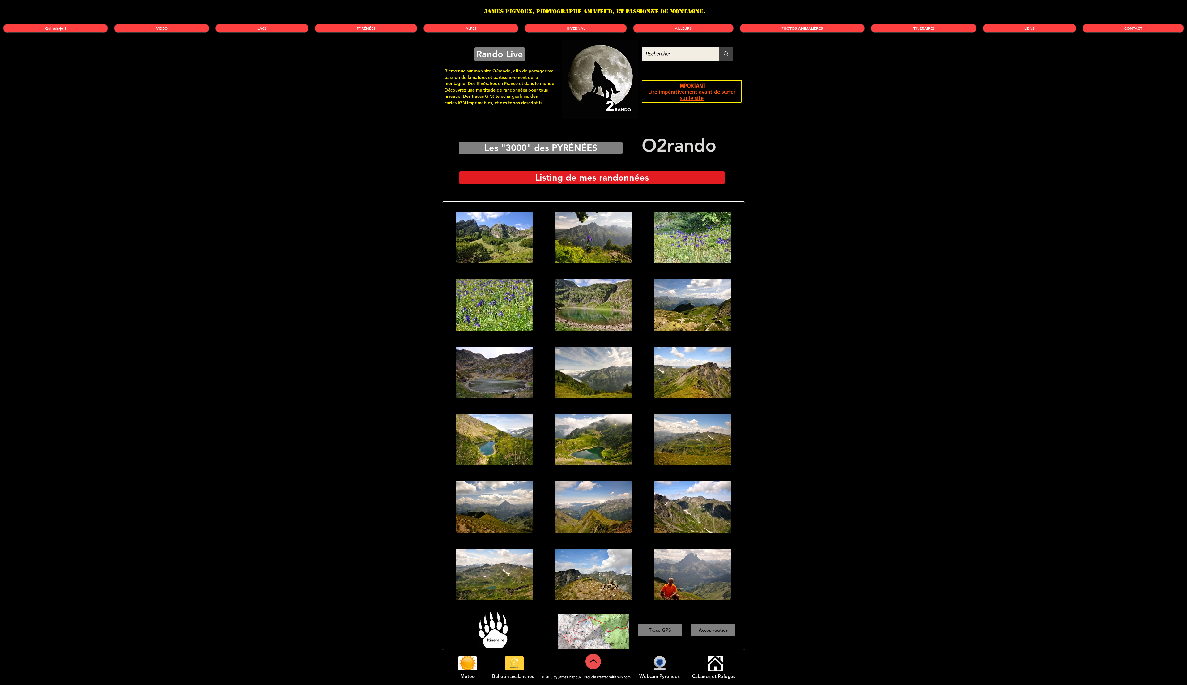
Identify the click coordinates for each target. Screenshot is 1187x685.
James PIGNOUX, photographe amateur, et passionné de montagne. (594, 11)
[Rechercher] (726, 54)
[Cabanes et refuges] (715, 663)
